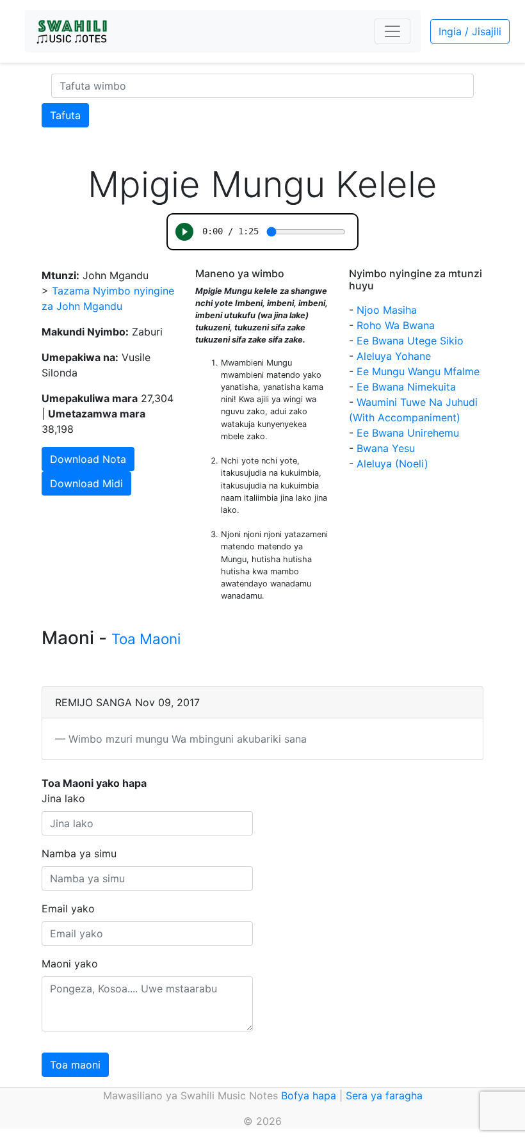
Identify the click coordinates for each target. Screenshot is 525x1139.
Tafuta (65, 115)
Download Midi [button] (86, 483)
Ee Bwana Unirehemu (408, 432)
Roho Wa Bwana (396, 325)
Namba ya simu (79, 853)
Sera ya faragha (384, 1095)
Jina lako (63, 798)
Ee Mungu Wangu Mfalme (418, 371)
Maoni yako (70, 963)
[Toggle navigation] (392, 31)
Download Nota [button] (88, 459)
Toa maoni (75, 1064)
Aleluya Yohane (394, 356)
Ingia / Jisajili (470, 31)
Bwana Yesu (386, 448)
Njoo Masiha (387, 309)
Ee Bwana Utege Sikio (410, 340)
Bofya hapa (308, 1095)
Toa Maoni (146, 638)
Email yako (68, 908)
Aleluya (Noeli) (392, 463)
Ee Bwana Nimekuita (406, 386)
